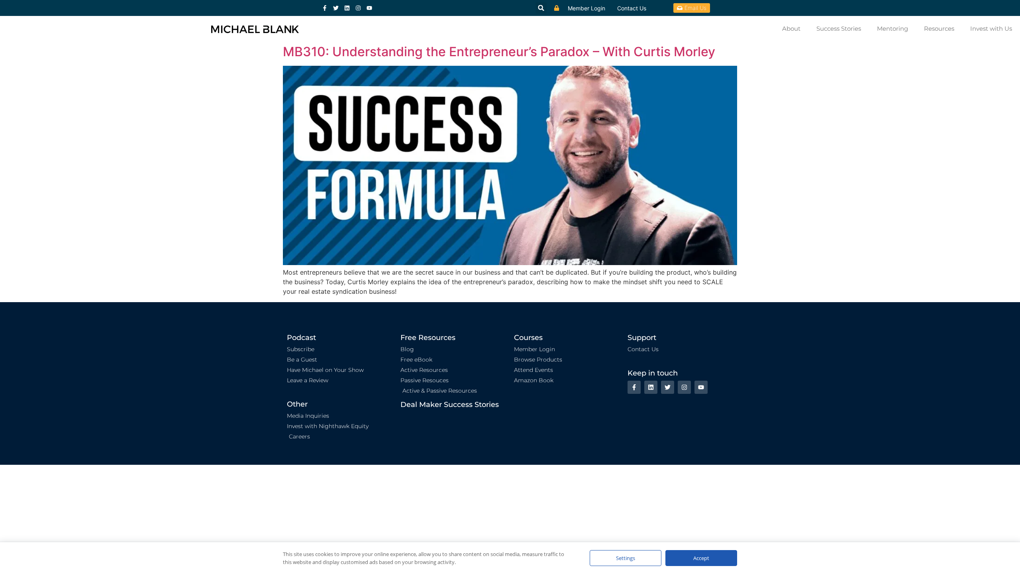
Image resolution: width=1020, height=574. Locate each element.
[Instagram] (358, 8)
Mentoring (892, 28)
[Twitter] (336, 8)
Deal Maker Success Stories (449, 404)
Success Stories (838, 28)
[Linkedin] (347, 8)
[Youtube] (369, 8)
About (791, 28)
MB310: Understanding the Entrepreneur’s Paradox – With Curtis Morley (499, 51)
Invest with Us (991, 28)
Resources (939, 28)
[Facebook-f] (325, 8)
